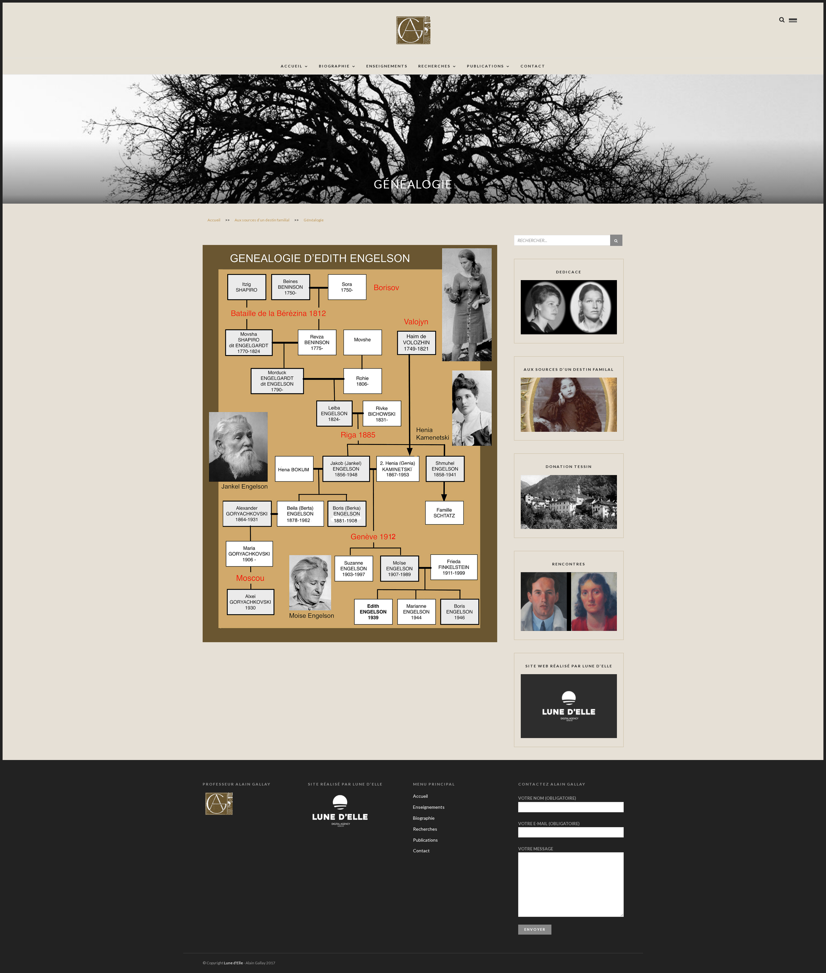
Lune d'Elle (233, 962)
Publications (485, 66)
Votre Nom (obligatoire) (547, 798)
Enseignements (387, 66)
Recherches (434, 66)
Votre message (535, 848)
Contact (532, 66)
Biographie (334, 66)
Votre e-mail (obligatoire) (548, 823)
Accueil (291, 66)
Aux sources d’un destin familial (262, 220)
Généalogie (314, 220)
